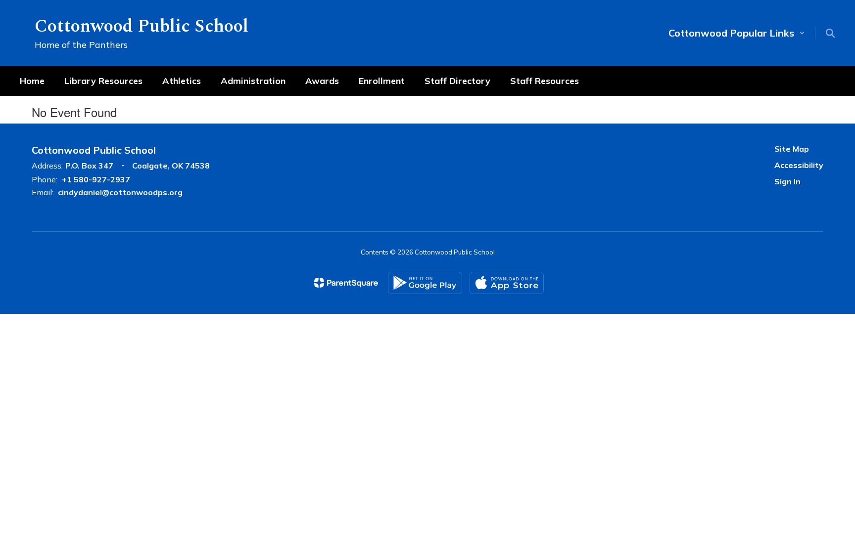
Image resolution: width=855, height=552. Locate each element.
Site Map (791, 149)
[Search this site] (830, 33)
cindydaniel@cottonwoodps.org (120, 192)
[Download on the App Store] (507, 283)
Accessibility (798, 165)
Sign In (787, 181)
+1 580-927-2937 (96, 179)
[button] (736, 33)
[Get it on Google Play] (425, 283)
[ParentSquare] (346, 282)
